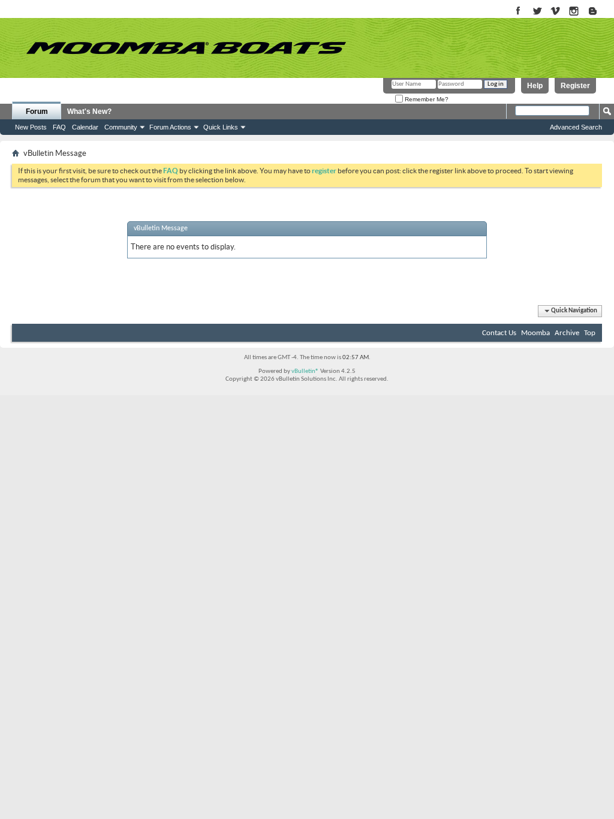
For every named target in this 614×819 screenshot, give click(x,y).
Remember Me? (426, 99)
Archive (567, 333)
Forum (37, 111)
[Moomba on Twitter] (537, 11)
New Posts (31, 127)
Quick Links (220, 127)
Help (535, 86)
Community (120, 127)
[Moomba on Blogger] (598, 11)
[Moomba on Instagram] (574, 11)
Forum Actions (170, 127)
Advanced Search (576, 127)
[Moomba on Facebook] (518, 11)
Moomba (535, 333)
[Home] (186, 48)
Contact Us (499, 333)
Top (589, 333)
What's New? (89, 111)
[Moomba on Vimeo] (555, 11)
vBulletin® (305, 371)
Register (575, 86)
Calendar (85, 127)
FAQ (59, 127)
